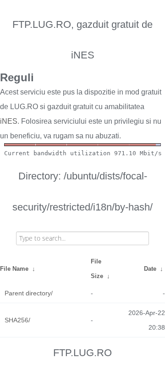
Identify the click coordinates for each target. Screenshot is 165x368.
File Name (14, 268)
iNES (8, 121)
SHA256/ (17, 320)
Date (150, 268)
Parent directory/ (29, 293)
